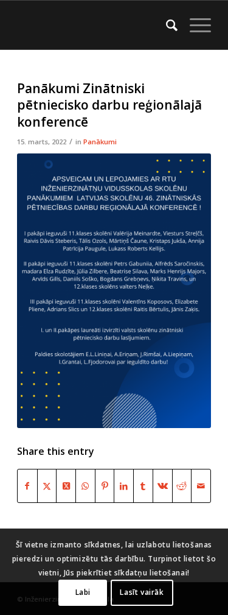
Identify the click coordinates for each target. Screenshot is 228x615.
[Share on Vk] (162, 485)
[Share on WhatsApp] (85, 485)
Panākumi (100, 141)
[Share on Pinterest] (104, 485)
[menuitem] (166, 25)
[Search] (166, 25)
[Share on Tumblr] (143, 485)
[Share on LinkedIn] (123, 485)
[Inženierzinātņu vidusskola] (94, 25)
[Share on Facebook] (27, 485)
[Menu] (194, 25)
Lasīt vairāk (142, 592)
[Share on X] (47, 485)
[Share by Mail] (201, 485)
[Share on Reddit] (182, 485)
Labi (83, 592)
